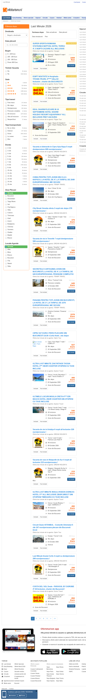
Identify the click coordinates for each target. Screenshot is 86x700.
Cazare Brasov (35, 678)
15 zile (17, 184)
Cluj (9, 260)
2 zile (17, 148)
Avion (17, 133)
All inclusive (17, 114)
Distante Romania (74, 669)
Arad (9, 218)
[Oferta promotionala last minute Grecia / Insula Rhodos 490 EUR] (38, 506)
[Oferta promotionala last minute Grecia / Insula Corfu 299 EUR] (38, 569)
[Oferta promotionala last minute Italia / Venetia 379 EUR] (38, 221)
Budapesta (11, 224)
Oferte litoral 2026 (19, 666)
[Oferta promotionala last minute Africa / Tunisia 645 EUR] (38, 283)
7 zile (17, 162)
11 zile (17, 173)
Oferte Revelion (19, 669)
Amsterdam (11, 199)
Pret (46, 36)
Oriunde (10, 193)
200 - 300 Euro (12, 59)
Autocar (17, 131)
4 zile (17, 153)
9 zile (17, 167)
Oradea (10, 232)
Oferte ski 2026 (73, 664)
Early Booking (17, 18)
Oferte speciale (28, 18)
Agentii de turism (8, 681)
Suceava (10, 229)
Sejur (5, 669)
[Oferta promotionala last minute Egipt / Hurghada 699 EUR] (38, 91)
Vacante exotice (19, 671)
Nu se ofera (17, 128)
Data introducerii (37, 36)
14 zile (17, 181)
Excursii (16, 683)
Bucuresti (11, 196)
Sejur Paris (50, 671)
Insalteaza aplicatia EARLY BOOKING (20, 692)
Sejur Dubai (59, 671)
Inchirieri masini (19, 681)
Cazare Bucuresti (36, 681)
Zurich (10, 221)
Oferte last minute (15, 21)
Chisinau (10, 227)
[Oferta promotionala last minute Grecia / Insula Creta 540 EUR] (38, 410)
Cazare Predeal (35, 676)
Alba (9, 249)
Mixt (17, 139)
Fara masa (17, 102)
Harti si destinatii (74, 666)
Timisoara (11, 215)
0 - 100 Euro (11, 54)
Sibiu (9, 210)
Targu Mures (12, 201)
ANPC (71, 671)
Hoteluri (59, 18)
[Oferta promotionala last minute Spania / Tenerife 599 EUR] (38, 251)
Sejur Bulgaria (51, 678)
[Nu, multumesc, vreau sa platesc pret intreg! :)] (36, 691)
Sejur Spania (51, 681)
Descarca (50, 651)
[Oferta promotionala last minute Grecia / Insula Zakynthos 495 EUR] (38, 377)
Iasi (9, 204)
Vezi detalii (71, 65)
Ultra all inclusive (17, 116)
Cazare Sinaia (35, 673)
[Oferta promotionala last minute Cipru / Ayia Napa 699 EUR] (38, 160)
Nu (17, 74)
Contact (11, 688)
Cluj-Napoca (11, 207)
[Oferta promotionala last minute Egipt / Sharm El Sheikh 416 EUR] (38, 126)
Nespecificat (17, 119)
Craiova (10, 213)
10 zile (17, 170)
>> (55, 618)
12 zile (17, 176)
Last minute (6, 18)
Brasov (10, 238)
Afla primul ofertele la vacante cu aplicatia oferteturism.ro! (63, 633)
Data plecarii (63, 32)
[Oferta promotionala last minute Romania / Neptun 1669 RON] (38, 58)
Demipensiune (17, 108)
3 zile (17, 151)
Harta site (4, 688)
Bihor (9, 252)
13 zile (17, 179)
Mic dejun (17, 105)
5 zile (17, 156)
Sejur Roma (59, 667)
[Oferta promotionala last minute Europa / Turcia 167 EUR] (38, 539)
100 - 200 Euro (12, 57)
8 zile (17, 165)
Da (17, 71)
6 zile (17, 159)
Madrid (10, 235)
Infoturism (12, 10)
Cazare (52, 18)
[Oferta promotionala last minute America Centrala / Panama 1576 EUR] (38, 313)
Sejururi (38, 18)
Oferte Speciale (19, 664)
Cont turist (77, 2)
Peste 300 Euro (13, 62)
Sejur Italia (59, 681)
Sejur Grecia (60, 674)
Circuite (45, 18)
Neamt (10, 263)
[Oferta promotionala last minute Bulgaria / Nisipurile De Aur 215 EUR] (38, 473)
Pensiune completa (17, 111)
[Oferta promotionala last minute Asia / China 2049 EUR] (38, 192)
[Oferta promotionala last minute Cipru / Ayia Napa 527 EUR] (38, 344)
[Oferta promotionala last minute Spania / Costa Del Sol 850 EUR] (38, 598)
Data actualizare (51, 32)
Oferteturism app (50, 629)
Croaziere (76, 18)
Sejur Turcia (59, 678)
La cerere (17, 136)
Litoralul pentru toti (20, 674)
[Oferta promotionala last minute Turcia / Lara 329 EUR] (38, 442)
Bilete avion (67, 18)
